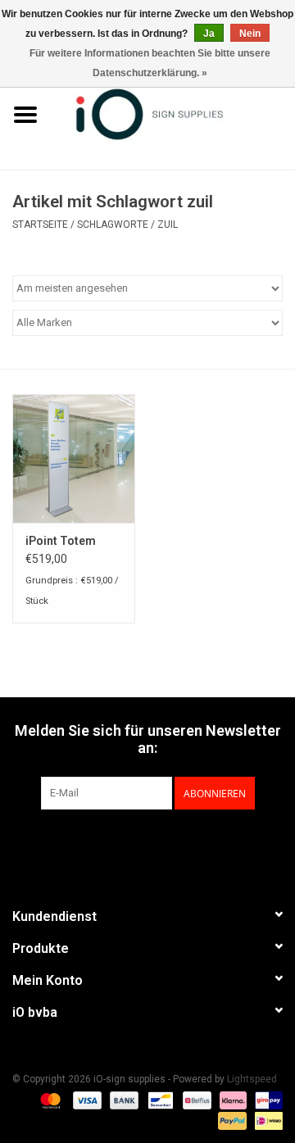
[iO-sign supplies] (173, 113)
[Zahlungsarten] (48, 1099)
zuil (167, 224)
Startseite (40, 224)
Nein (250, 33)
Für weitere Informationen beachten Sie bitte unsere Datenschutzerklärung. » (150, 63)
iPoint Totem (60, 540)
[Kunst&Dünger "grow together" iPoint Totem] (73, 458)
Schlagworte (112, 224)
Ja (209, 33)
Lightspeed (252, 1079)
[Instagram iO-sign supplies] (176, 843)
